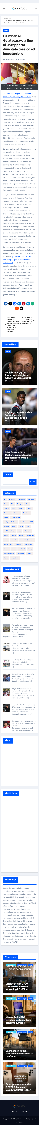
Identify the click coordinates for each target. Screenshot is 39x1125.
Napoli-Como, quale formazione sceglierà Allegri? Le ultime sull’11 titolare (18, 376)
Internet (6, 526)
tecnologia (20, 553)
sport (6, 30)
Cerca (8, 474)
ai (4, 499)
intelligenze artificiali (26, 522)
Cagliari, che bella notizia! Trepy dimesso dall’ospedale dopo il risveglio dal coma (19, 416)
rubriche (18, 544)
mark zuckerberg (9, 531)
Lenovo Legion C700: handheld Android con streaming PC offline (17, 986)
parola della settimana (26, 540)
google (6, 517)
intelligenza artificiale (10, 522)
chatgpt (19, 504)
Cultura (21, 508)
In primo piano (16, 517)
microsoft (27, 531)
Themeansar (19, 1122)
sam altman (28, 544)
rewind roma (8, 544)
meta (19, 531)
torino (6, 558)
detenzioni (7, 513)
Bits (12, 504)
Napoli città (30, 535)
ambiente (22, 499)
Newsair (31, 1119)
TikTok (29, 553)
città (13, 508)
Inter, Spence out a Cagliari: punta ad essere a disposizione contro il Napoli (19, 456)
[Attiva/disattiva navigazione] (3, 8)
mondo (14, 535)
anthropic (31, 499)
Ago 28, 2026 (12, 381)
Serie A (6, 549)
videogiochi (14, 558)
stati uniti (22, 549)
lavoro (21, 526)
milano (6, 535)
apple (6, 504)
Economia (17, 513)
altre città (12, 499)
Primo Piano (11, 965)
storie (30, 549)
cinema (6, 508)
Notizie (22, 59)
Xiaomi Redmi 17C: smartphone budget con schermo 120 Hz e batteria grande (18, 1021)
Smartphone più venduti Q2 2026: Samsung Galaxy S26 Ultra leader (18, 1087)
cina (27, 504)
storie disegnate (9, 553)
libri (28, 526)
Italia (13, 526)
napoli (21, 535)
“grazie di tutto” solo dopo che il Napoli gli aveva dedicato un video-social (18, 259)
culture (29, 508)
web (30, 965)
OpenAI (14, 540)
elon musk (26, 513)
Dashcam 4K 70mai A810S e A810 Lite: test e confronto (19, 1053)
